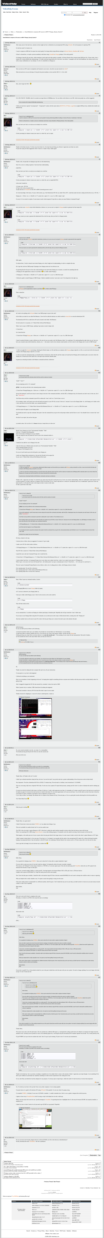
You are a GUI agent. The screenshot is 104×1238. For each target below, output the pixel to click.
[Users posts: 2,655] (4, 131)
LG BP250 (74, 1211)
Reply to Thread (8, 34)
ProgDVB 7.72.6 (55, 1205)
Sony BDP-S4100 (76, 1215)
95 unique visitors (21, 1209)
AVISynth (43, 1090)
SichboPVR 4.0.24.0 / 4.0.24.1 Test (59, 1221)
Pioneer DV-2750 (76, 1207)
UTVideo (68, 106)
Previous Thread (48, 1181)
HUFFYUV (62, 106)
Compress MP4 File (8, 1163)
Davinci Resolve (68, 51)
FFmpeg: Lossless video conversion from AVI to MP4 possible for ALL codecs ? (23, 1173)
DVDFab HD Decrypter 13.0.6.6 (39, 1221)
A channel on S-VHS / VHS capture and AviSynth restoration (28, 139)
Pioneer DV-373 (75, 1205)
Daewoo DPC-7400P (76, 1222)
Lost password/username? (78, 14)
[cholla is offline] (9, 437)
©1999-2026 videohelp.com (52, 1236)
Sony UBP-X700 (75, 1220)
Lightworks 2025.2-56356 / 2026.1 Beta (60, 1209)
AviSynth (70, 45)
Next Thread (57, 1181)
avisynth (27, 207)
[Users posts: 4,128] (4, 90)
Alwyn (5, 83)
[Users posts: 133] (4, 51)
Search (24, 12)
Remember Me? (69, 14)
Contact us (34, 1231)
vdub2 (65, 69)
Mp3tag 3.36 (55, 1211)
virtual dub (68, 316)
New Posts (8, 12)
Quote (97, 64)
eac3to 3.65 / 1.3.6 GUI (37, 1219)
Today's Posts (15, 12)
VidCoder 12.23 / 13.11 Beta (58, 1213)
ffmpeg (57, 54)
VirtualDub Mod (30, 1096)
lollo (5, 115)
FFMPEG (37, 824)
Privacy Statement (94, 1188)
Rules (20, 12)
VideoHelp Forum (10, 9)
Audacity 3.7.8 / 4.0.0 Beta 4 (38, 1211)
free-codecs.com (54, 1233)
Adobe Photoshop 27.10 (57, 1203)
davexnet (6, 69)
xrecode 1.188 (55, 1207)
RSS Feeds (63, 1231)
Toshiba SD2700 (75, 1209)
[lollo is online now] (9, 122)
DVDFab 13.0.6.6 (36, 1223)
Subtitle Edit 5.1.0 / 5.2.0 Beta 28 (59, 1215)
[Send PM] (7, 51)
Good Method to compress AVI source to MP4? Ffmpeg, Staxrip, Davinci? (43, 32)
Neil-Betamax (7, 45)
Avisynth (29, 350)
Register (96, 12)
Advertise (52, 1231)
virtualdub (51, 54)
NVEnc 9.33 (34, 1203)
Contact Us (82, 1188)
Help (90, 12)
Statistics (69, 1231)
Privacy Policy (41, 1231)
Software (33, 4)
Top (99, 1155)
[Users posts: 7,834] (4, 75)
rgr (4, 896)
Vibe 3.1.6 (34, 1209)
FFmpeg (21, 288)
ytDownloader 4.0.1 (56, 1223)
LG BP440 (74, 1218)
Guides (56, 4)
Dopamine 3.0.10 (36, 1207)
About (47, 1231)
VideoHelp (87, 1188)
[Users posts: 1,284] (4, 902)
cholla (5, 430)
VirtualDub (27, 189)
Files (28, 12)
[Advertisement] (52, 24)
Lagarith (73, 106)
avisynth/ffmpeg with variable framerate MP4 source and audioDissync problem (22, 1170)
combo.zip (23, 642)
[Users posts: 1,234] (4, 445)
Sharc (5, 627)
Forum (23, 4)
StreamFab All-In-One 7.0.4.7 (38, 1217)
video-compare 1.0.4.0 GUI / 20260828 (40, 1205)
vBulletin (54, 1192)
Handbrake (75, 51)
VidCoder (81, 51)
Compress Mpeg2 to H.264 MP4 (11, 1176)
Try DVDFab (15, 1196)
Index (4, 12)
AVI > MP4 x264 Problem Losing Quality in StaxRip (16, 1166)
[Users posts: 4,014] (4, 632)
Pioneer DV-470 (75, 1203)
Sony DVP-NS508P (76, 1213)
